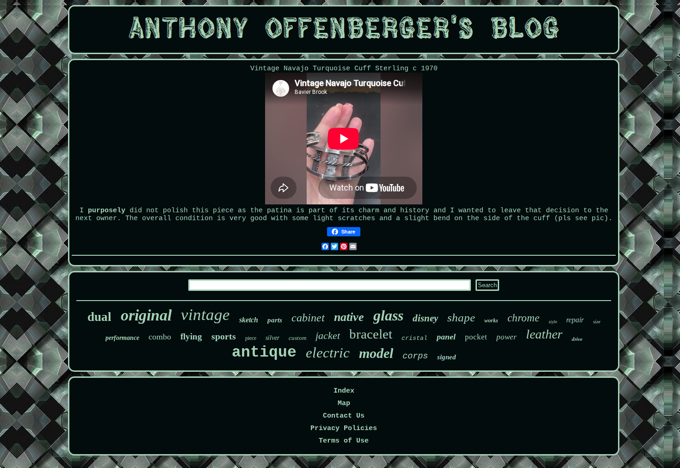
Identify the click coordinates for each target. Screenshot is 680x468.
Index (344, 391)
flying (191, 336)
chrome (523, 318)
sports (223, 336)
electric (328, 353)
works (491, 320)
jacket (327, 335)
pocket (476, 337)
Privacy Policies (343, 428)
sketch (248, 320)
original (146, 315)
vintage (205, 315)
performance (122, 337)
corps (415, 356)
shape (461, 317)
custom (297, 337)
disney (425, 318)
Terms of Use (344, 441)
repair (575, 320)
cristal (414, 338)
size (596, 321)
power (506, 337)
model (376, 353)
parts (274, 320)
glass (388, 315)
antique (264, 352)
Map (344, 403)
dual (99, 317)
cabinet (308, 318)
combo (159, 336)
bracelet (370, 333)
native (349, 317)
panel (446, 336)
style (553, 321)
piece (250, 338)
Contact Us (344, 416)
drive (577, 339)
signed (446, 357)
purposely (106, 211)
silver (272, 337)
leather (544, 334)
